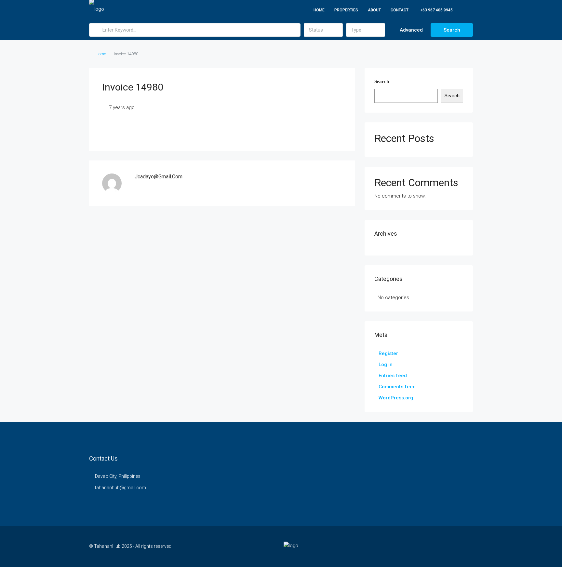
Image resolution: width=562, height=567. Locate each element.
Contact (399, 10)
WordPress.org (396, 398)
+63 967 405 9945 (436, 10)
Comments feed (397, 387)
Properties (346, 10)
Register (388, 353)
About (374, 10)
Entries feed (393, 376)
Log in (386, 364)
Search (452, 30)
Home (319, 10)
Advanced (410, 30)
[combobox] (323, 30)
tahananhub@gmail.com (120, 487)
